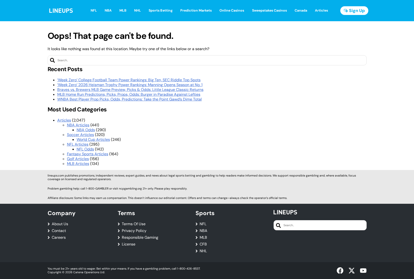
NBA (203, 230)
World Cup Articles (93, 139)
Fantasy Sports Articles (87, 154)
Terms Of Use (133, 224)
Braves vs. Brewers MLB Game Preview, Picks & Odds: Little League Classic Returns (130, 89)
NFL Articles (77, 144)
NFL (203, 224)
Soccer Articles (80, 134)
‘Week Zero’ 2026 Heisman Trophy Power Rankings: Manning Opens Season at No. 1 (130, 84)
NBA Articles (78, 125)
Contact (59, 230)
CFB (203, 244)
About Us (60, 224)
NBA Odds (86, 129)
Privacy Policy (134, 230)
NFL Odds (85, 149)
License (128, 244)
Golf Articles (78, 158)
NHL (203, 251)
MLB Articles (78, 163)
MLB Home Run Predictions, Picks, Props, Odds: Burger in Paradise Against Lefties (128, 94)
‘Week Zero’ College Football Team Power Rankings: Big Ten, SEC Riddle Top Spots (129, 79)
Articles (64, 120)
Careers (59, 237)
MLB (203, 237)
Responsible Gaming (140, 237)
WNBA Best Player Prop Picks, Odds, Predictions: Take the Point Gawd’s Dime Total (129, 99)
